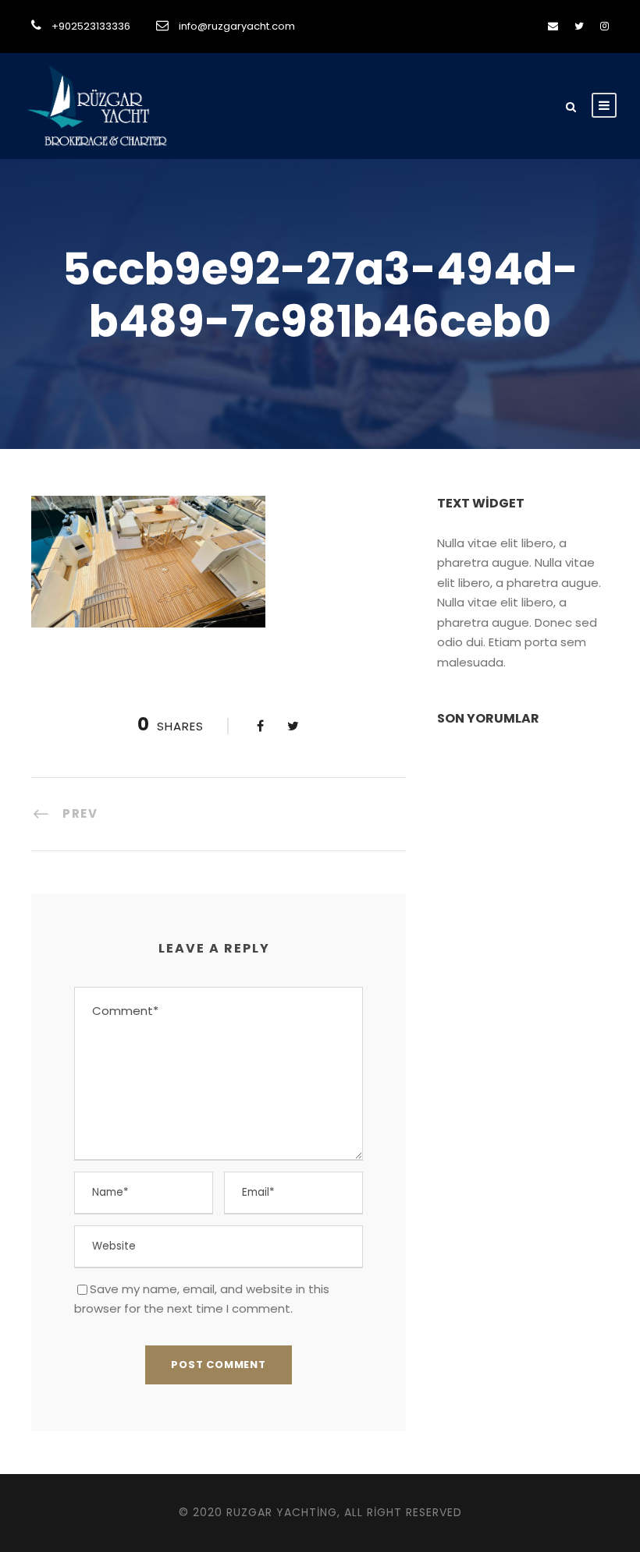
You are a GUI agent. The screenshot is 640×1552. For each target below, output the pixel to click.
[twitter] (579, 26)
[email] (553, 26)
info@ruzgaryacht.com (237, 26)
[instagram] (604, 26)
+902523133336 (91, 26)
